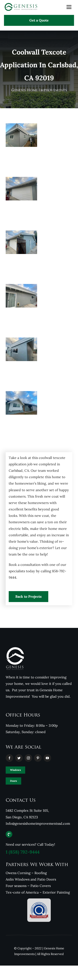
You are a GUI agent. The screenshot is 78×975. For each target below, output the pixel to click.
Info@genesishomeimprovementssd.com (38, 823)
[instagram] (28, 758)
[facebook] (9, 758)
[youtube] (47, 758)
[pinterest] (38, 758)
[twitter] (19, 758)
